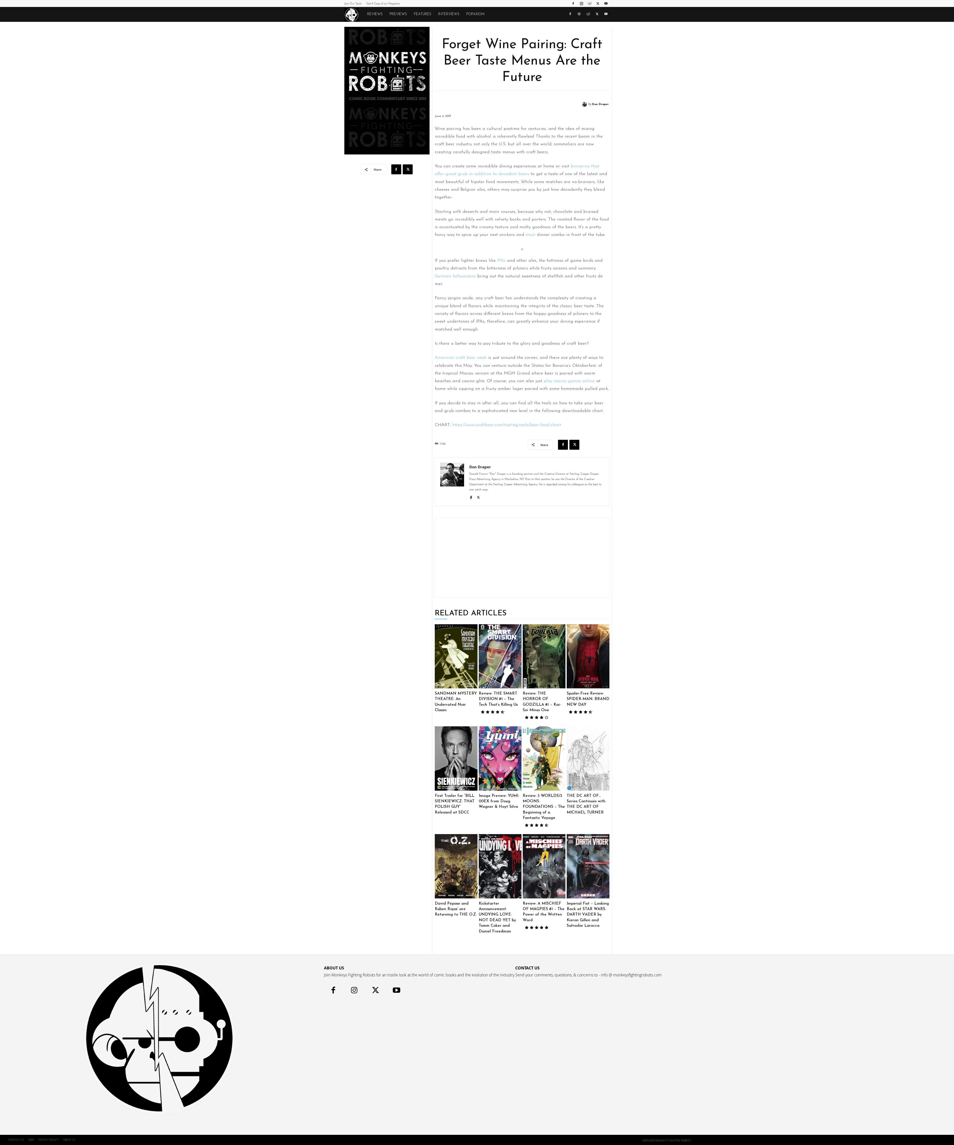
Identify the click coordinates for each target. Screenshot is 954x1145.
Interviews (448, 14)
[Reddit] (589, 3)
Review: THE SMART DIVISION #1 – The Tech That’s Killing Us (498, 699)
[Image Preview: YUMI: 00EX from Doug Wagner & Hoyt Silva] (500, 758)
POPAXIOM (475, 14)
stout (530, 235)
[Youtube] (606, 3)
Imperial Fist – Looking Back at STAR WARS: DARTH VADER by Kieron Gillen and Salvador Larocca (588, 915)
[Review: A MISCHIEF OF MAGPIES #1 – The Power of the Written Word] (544, 866)
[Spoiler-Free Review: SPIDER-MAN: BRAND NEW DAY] (588, 656)
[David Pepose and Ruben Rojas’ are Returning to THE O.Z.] (456, 866)
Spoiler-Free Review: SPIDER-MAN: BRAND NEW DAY (588, 699)
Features (422, 14)
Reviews (375, 14)
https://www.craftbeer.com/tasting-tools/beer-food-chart (506, 425)
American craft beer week (461, 358)
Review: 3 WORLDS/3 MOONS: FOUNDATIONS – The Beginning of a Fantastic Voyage (544, 807)
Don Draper (600, 104)
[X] (597, 3)
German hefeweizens (455, 276)
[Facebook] (573, 3)
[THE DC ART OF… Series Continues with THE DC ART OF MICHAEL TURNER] (588, 758)
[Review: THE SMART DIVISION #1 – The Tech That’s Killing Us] (500, 656)
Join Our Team (353, 3)
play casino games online (569, 381)
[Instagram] (581, 3)
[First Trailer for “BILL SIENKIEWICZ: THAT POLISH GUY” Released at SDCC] (456, 758)
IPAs (501, 261)
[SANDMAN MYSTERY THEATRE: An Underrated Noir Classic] (456, 656)
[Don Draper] (585, 104)
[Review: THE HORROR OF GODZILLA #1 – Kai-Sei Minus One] (544, 656)
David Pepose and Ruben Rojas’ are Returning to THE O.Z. (456, 909)
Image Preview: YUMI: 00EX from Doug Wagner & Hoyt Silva (499, 801)
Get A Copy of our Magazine (383, 3)
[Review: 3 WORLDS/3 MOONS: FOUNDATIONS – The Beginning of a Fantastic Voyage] (544, 758)
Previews (398, 14)
